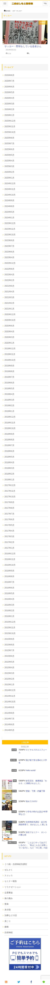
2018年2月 (9, 474)
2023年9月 (9, 240)
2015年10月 (10, 633)
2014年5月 (9, 730)
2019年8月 (9, 371)
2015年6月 (9, 656)
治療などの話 (12, 842)
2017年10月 (10, 497)
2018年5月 (9, 457)
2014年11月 (9, 696)
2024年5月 (9, 212)
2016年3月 (9, 605)
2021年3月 (9, 297)
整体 (14, 780)
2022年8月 (9, 269)
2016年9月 (9, 571)
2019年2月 (9, 405)
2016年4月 (9, 599)
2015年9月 (9, 639)
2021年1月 (9, 309)
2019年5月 (9, 388)
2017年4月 (9, 531)
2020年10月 (10, 320)
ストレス (13, 832)
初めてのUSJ (31, 801)
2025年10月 (10, 132)
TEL (45, 3)
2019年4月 (9, 394)
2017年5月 (9, 525)
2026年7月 (9, 81)
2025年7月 (9, 143)
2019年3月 (9, 400)
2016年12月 (10, 553)
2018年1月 (9, 480)
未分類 (14, 749)
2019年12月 (10, 348)
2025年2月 (9, 172)
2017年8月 (9, 508)
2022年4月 (9, 274)
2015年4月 (9, 667)
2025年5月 (9, 155)
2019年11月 (9, 354)
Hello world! (31, 770)
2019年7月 (9, 377)
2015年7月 (9, 650)
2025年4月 (9, 161)
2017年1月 (9, 548)
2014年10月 (10, 702)
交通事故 (8, 893)
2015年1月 (9, 684)
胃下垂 (14, 791)
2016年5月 (9, 593)
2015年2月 (9, 679)
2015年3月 (9, 673)
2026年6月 (9, 87)
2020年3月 (9, 337)
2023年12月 (10, 223)
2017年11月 (9, 491)
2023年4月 (9, 257)
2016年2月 (9, 610)
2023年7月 (9, 246)
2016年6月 (9, 588)
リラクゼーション (12, 887)
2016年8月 (9, 576)
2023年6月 (9, 252)
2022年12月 (10, 263)
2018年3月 (9, 468)
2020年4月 (9, 331)
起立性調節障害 (11, 822)
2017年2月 (9, 542)
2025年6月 (9, 149)
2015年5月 (9, 662)
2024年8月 (9, 206)
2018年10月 (10, 428)
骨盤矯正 (43, 22)
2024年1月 (9, 218)
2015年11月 (9, 627)
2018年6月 (9, 451)
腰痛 (6, 927)
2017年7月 (9, 514)
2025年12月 (10, 121)
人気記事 (25, 742)
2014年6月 (9, 724)
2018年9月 (9, 434)
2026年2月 (9, 109)
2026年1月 (9, 115)
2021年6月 (9, 286)
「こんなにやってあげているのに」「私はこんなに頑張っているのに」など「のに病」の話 (33, 845)
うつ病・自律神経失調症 (15, 864)
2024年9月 (9, 200)
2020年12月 (10, 314)
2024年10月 (10, 195)
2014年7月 (9, 719)
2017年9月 (9, 502)
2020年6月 (9, 326)
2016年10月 (10, 565)
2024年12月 (10, 183)
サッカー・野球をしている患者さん (22, 46)
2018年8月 (9, 440)
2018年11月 (9, 423)
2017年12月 (10, 485)
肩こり (7, 921)
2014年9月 (9, 707)
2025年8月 (9, 138)
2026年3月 (9, 104)
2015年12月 (10, 622)
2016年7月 (9, 582)
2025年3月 (9, 166)
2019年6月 (9, 383)
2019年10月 (10, 360)
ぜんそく (8, 870)
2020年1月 (9, 343)
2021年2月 (9, 303)
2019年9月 (9, 366)
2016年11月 (9, 559)
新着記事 (25, 747)
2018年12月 (10, 417)
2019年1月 (9, 411)
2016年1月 (9, 616)
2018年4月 (9, 462)
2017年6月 (9, 519)
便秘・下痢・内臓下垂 (35, 791)
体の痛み (8, 898)
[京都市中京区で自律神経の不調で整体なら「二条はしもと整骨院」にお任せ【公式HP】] (22, 3)
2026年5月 (9, 92)
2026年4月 (9, 98)
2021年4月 (9, 291)
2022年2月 (9, 280)
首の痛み (13, 760)
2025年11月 (9, 126)
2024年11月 (9, 189)
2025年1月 (9, 178)
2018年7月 (9, 445)
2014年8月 (9, 713)
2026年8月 (9, 75)
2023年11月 (9, 229)
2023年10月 (10, 235)
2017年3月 (9, 536)
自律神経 (8, 932)
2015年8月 (9, 645)
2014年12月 (10, 690)
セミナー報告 (10, 881)
